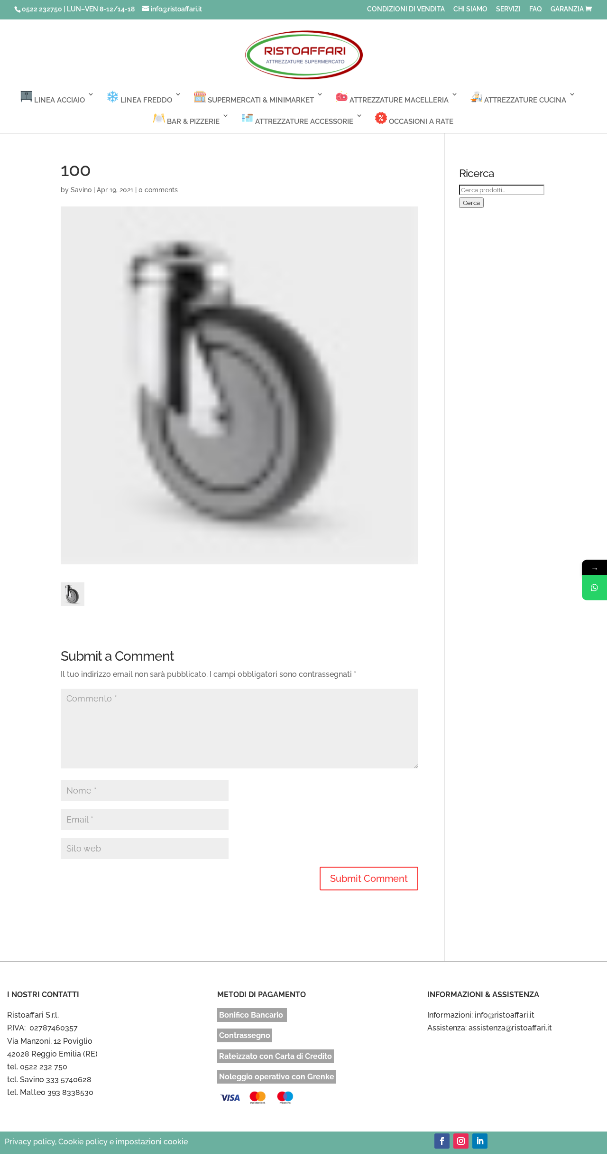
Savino (81, 190)
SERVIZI (508, 9)
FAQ (535, 9)
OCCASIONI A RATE (420, 121)
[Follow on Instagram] (461, 1141)
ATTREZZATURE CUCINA (524, 100)
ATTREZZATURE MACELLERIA (398, 100)
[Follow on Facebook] (442, 1141)
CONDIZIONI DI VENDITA (406, 9)
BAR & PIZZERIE (192, 121)
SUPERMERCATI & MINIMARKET (260, 100)
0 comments (158, 190)
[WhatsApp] (594, 587)
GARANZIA (567, 9)
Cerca (471, 202)
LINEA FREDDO (145, 100)
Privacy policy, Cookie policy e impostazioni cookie (96, 1141)
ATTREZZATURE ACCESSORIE (303, 121)
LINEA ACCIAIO (58, 100)
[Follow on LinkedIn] (479, 1141)
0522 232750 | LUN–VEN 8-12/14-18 (78, 9)
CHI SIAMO (470, 9)
